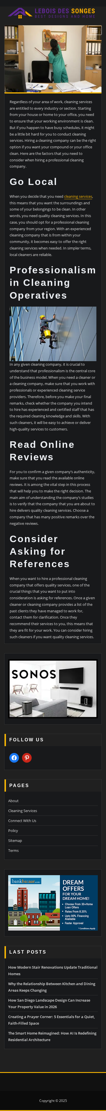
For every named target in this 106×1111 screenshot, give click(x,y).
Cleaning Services (22, 810)
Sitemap (15, 840)
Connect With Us (22, 820)
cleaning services (78, 196)
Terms (13, 850)
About (13, 800)
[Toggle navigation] (95, 30)
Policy (13, 830)
